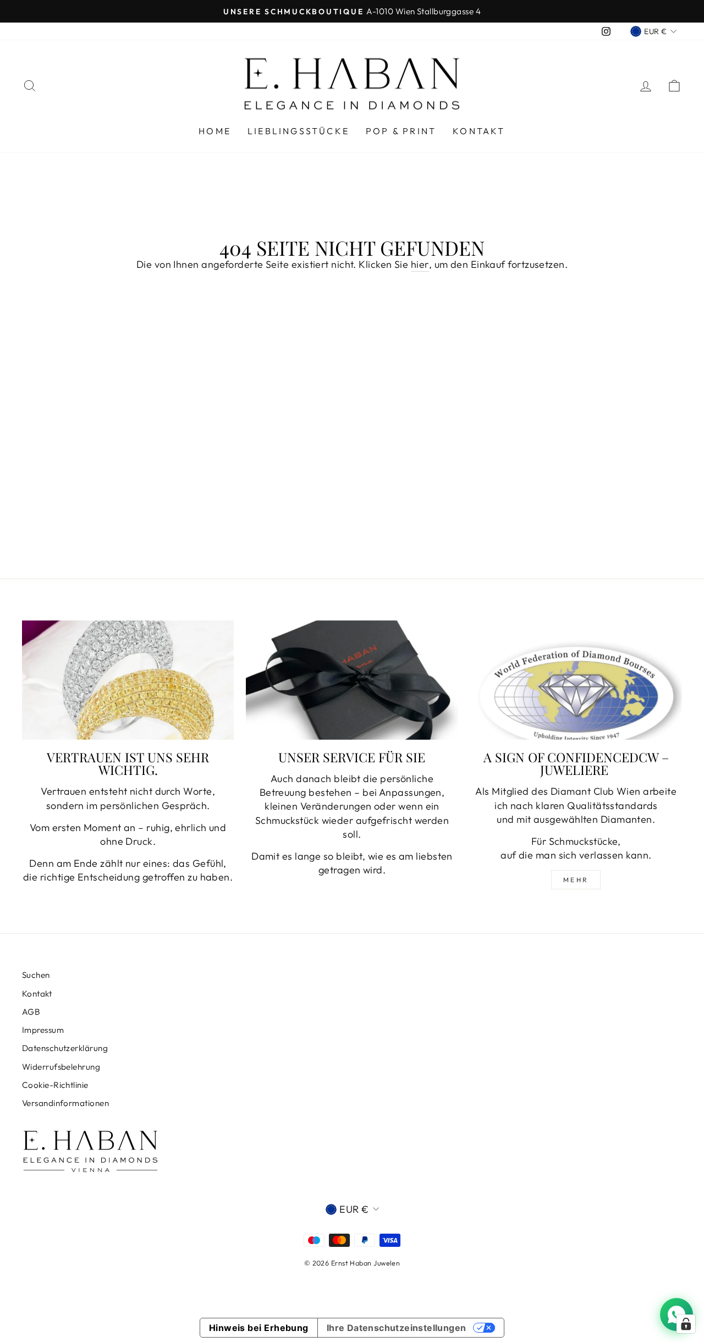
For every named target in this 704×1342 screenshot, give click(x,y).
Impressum (43, 1030)
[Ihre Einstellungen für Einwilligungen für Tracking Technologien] (685, 1323)
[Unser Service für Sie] (352, 680)
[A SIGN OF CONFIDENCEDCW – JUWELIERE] (576, 680)
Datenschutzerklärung (65, 1048)
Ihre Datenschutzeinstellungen (396, 1327)
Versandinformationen (65, 1103)
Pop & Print (401, 130)
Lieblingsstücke (298, 130)
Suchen (36, 975)
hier (420, 264)
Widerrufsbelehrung (61, 1067)
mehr (576, 880)
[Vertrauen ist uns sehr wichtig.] (128, 680)
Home (215, 130)
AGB (31, 1012)
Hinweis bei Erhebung (259, 1327)
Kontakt (479, 130)
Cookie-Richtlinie (55, 1085)
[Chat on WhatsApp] (676, 1314)
